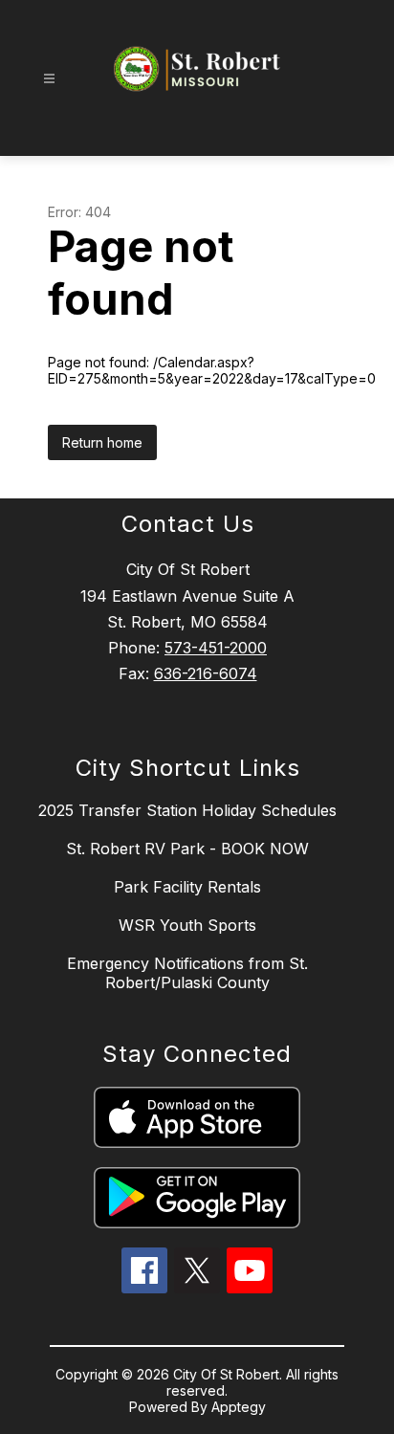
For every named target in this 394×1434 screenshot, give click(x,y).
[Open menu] (49, 79)
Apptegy (238, 1407)
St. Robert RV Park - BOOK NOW (187, 848)
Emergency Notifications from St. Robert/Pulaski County (187, 973)
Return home (102, 442)
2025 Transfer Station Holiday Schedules (187, 810)
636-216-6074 (205, 673)
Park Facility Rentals (187, 886)
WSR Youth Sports (187, 925)
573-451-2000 (215, 647)
